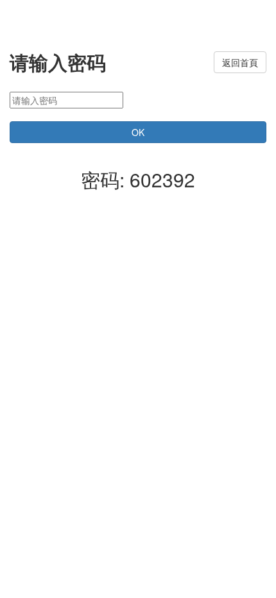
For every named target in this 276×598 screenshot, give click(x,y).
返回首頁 (240, 62)
